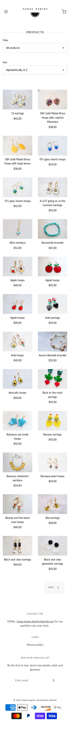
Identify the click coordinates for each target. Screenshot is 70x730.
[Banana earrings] (52, 421)
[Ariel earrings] (52, 304)
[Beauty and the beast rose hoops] (17, 504)
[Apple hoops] (17, 266)
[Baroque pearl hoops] (52, 462)
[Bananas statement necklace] (17, 462)
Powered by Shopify (47, 700)
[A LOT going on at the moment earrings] (52, 187)
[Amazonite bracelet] (52, 229)
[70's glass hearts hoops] (52, 145)
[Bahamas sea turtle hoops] (17, 421)
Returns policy (35, 644)
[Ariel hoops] (17, 341)
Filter (5, 40)
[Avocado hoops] (17, 379)
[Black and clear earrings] (17, 546)
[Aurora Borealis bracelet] (52, 341)
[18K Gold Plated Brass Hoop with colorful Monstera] (52, 99)
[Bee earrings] (52, 504)
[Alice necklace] (17, 229)
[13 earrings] (17, 99)
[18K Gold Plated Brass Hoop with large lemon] (17, 145)
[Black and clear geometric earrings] (52, 546)
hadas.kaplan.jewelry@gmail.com (35, 621)
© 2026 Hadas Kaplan (24, 700)
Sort (5, 62)
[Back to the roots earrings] (52, 379)
